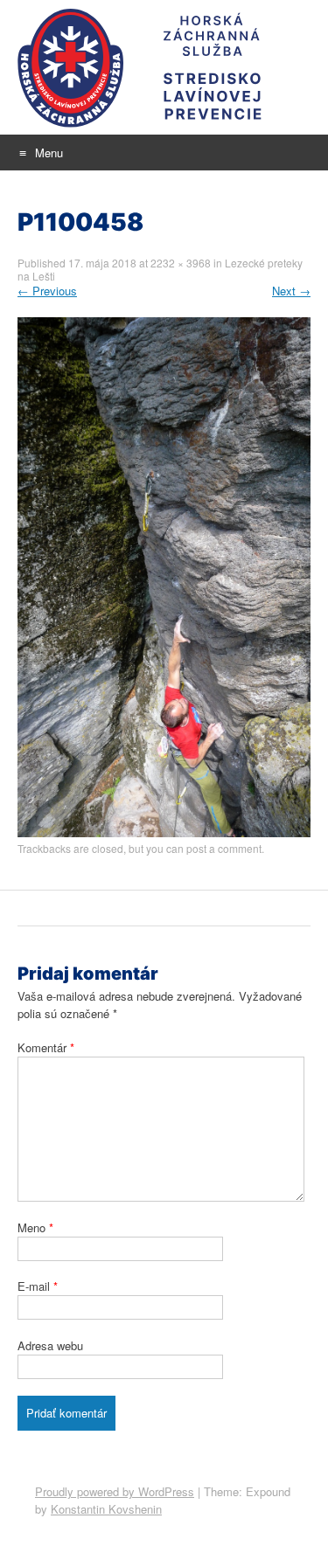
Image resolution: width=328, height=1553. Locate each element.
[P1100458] (164, 832)
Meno (35, 1227)
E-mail (37, 1286)
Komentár (45, 1047)
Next (291, 290)
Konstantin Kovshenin (106, 1509)
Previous (47, 290)
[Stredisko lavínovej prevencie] (164, 67)
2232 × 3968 (180, 262)
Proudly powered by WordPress (114, 1491)
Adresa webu (50, 1345)
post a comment (224, 848)
